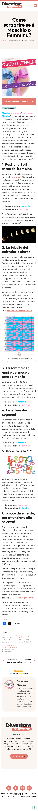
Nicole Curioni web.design (25, 796)
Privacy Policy (30, 793)
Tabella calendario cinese (19, 310)
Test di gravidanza (25, 597)
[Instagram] (8, 788)
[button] (35, 5)
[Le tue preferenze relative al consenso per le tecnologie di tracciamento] (34, 807)
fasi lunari (16, 177)
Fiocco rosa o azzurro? (9, 636)
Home (5, 41)
